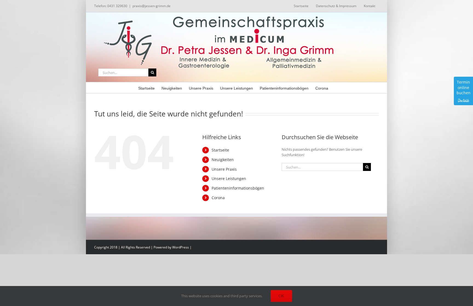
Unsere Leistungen (229, 178)
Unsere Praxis (224, 169)
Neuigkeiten (223, 159)
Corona (218, 197)
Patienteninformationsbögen (238, 188)
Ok (281, 296)
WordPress (180, 247)
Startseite (220, 150)
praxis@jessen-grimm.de (151, 6)
